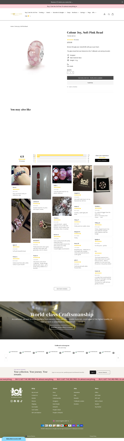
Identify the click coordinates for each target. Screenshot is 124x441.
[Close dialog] (81, 198)
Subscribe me (72, 240)
